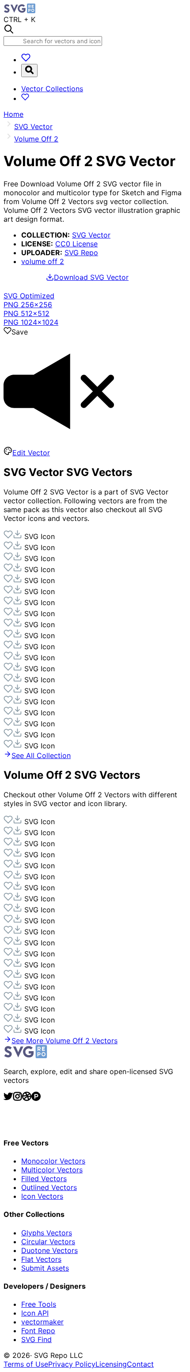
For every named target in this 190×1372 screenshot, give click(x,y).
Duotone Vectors (49, 1250)
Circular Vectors (48, 1241)
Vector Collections (52, 88)
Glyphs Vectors (46, 1232)
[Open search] (29, 70)
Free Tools (38, 1304)
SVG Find (36, 1339)
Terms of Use (26, 1364)
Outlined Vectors (49, 1187)
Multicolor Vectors (52, 1169)
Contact (140, 1364)
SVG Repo (81, 252)
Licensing (111, 1364)
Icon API (35, 1313)
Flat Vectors (41, 1259)
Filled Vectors (44, 1178)
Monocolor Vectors (53, 1160)
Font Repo (38, 1330)
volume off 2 (42, 261)
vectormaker (42, 1321)
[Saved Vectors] (25, 59)
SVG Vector (91, 235)
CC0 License (76, 243)
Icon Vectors (42, 1196)
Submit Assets (45, 1268)
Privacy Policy (71, 1364)
